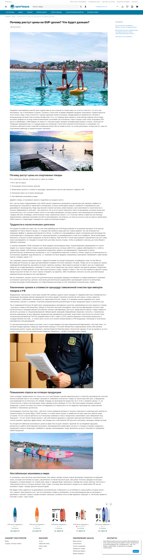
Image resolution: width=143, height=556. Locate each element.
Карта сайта (43, 546)
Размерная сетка (94, 1)
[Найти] (81, 6)
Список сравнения (79, 546)
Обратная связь (44, 543)
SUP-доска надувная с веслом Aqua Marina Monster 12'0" (58, 524)
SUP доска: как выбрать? (123, 36)
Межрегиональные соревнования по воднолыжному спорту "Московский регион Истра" (126, 31)
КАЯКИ (20, 12)
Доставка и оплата (108, 1)
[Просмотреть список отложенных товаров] (127, 7)
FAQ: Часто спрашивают (78, 1)
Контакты (135, 1)
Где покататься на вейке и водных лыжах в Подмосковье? (126, 26)
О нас (41, 541)
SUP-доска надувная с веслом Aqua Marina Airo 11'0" (15, 524)
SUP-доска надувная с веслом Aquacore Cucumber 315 (80, 524)
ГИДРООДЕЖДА (56, 12)
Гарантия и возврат (123, 1)
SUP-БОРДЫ (10, 12)
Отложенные (77, 543)
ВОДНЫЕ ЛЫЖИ (92, 12)
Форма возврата (78, 553)
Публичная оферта (79, 551)
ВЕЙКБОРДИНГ (42, 12)
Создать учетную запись (13, 543)
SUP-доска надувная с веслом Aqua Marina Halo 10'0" (37, 524)
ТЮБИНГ (30, 12)
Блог (40, 548)
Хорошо (135, 551)
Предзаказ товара (79, 548)
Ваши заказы (77, 541)
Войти (7, 541)
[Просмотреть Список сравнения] (122, 7)
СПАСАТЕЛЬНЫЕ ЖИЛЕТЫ (74, 12)
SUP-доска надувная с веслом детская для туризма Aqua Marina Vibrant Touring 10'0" (102, 524)
